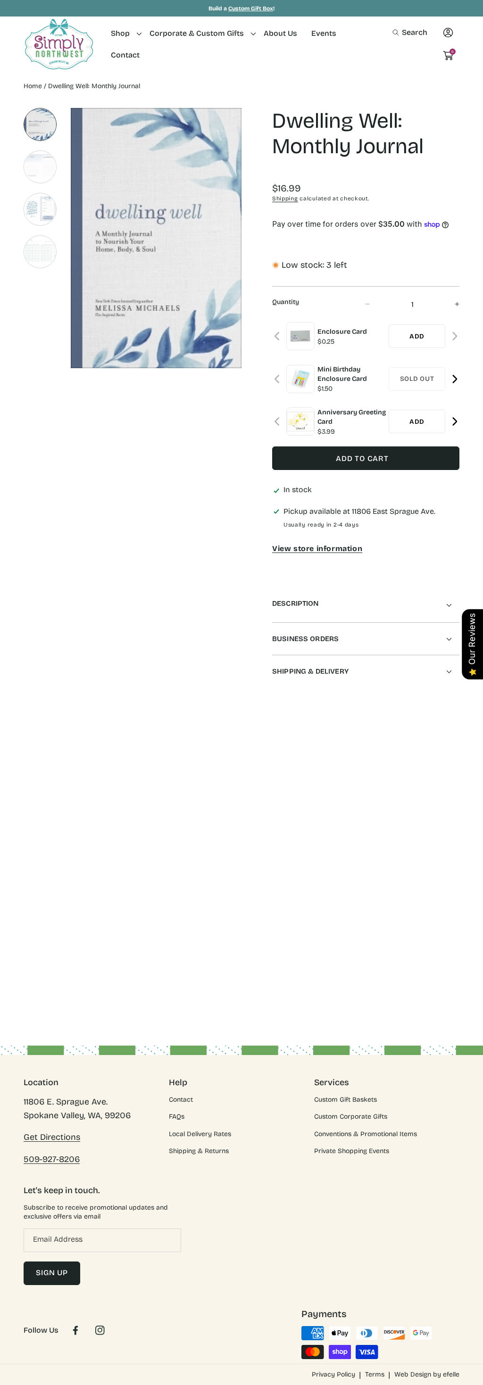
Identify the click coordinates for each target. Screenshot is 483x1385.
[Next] (454, 336)
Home (33, 86)
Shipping (285, 198)
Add (417, 336)
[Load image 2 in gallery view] (40, 166)
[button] (409, 32)
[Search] (398, 32)
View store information (317, 548)
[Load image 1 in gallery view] (40, 124)
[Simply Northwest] (59, 44)
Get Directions (52, 1137)
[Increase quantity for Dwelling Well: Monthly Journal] (448, 304)
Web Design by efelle (426, 1374)
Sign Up (52, 1272)
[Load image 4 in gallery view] (40, 251)
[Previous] (278, 336)
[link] (123, 33)
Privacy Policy (333, 1374)
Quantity (285, 302)
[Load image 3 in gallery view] (40, 209)
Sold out (417, 379)
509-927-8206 (52, 1159)
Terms (374, 1374)
